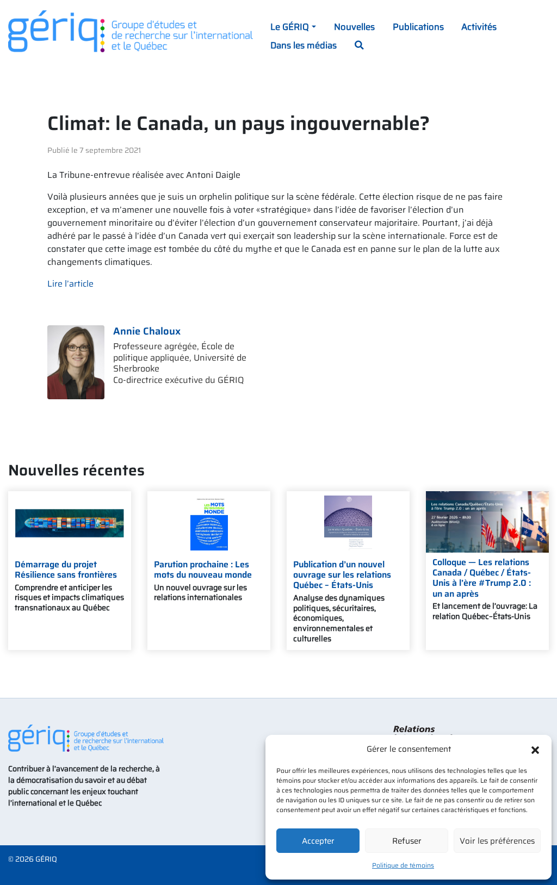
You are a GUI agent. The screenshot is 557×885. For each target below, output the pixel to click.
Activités (479, 27)
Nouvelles (354, 27)
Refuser (407, 840)
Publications (418, 27)
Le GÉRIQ (289, 27)
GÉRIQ (46, 859)
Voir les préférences (497, 840)
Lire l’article (70, 283)
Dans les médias (303, 45)
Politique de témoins (403, 865)
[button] (535, 749)
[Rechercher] (359, 46)
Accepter (318, 840)
